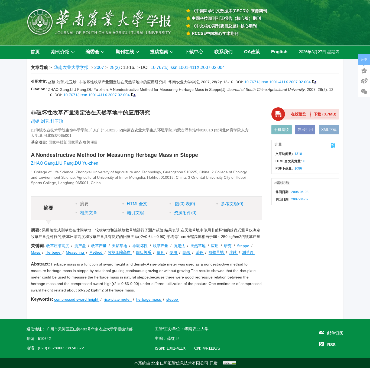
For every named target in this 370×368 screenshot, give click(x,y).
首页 (35, 51)
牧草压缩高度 (58, 246)
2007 (99, 67)
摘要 (84, 203)
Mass (36, 252)
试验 (200, 252)
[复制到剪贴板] (314, 82)
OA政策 (252, 51)
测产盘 (80, 246)
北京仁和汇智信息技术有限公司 (179, 363)
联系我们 (223, 51)
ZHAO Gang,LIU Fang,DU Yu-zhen (64, 163)
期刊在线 (125, 51)
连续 (233, 252)
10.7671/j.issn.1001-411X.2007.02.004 (188, 67)
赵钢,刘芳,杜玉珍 (47, 121)
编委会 (92, 51)
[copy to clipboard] (133, 95)
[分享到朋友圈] (364, 92)
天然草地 (120, 246)
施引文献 (135, 212)
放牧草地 (217, 252)
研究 (228, 246)
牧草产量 (99, 246)
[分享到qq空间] (364, 70)
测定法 (180, 246)
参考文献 (232, 203)
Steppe (243, 246)
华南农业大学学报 (71, 67)
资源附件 (185, 212)
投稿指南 (159, 51)
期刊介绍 (60, 51)
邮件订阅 (335, 333)
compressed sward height (76, 299)
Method (96, 252)
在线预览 (298, 114)
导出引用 (305, 129)
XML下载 (329, 129)
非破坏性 (140, 246)
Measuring (75, 252)
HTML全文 (137, 203)
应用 (215, 246)
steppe (172, 299)
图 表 (184, 203)
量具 (161, 252)
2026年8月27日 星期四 (319, 51)
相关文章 (88, 212)
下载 (325, 114)
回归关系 (144, 252)
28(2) (115, 67)
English (279, 51)
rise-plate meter (118, 299)
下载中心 (194, 51)
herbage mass (149, 299)
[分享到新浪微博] (364, 81)
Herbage (53, 252)
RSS (331, 344)
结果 (187, 252)
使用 (174, 252)
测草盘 (248, 252)
